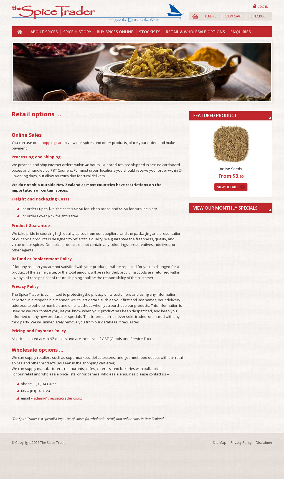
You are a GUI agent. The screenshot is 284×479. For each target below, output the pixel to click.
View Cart (233, 16)
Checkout (259, 16)
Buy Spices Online (115, 31)
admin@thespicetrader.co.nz (58, 398)
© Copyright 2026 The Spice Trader (39, 442)
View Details (228, 187)
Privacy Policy (241, 442)
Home (20, 31)
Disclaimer (264, 442)
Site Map (219, 442)
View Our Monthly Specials (225, 208)
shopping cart (51, 142)
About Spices (44, 31)
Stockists (149, 31)
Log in (263, 6)
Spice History (77, 31)
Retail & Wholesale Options (195, 31)
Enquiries (240, 31)
